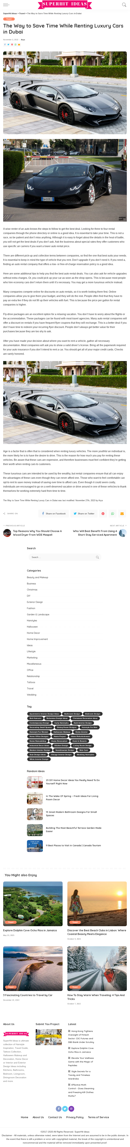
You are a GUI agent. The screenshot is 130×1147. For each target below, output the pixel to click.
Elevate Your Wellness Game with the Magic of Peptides (81, 1062)
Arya (23, 40)
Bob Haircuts (35, 718)
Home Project (60, 736)
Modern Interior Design (40, 750)
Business (31, 583)
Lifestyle (31, 651)
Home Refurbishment (80, 736)
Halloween (32, 626)
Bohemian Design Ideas (57, 718)
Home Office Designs (39, 736)
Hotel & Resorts (80, 741)
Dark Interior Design (83, 723)
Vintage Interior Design (61, 755)
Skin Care (83, 750)
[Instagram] (71, 1109)
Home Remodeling (38, 741)
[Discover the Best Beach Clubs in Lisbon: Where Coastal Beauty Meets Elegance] (97, 903)
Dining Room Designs (67, 727)
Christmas (32, 589)
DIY (28, 595)
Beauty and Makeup (37, 577)
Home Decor (33, 633)
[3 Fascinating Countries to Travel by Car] (33, 968)
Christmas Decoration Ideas (85, 718)
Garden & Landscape (38, 614)
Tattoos (31, 682)
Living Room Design (82, 745)
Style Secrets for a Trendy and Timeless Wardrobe (79, 1075)
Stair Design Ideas (38, 755)
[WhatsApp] (15, 45)
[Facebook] (5, 45)
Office (30, 670)
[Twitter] (8, 45)
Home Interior (81, 732)
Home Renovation (59, 741)
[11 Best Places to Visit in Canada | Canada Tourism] (35, 846)
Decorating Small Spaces (41, 727)
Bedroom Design (92, 714)
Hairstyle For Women (39, 732)
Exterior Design (35, 602)
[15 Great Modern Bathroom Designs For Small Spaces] (35, 814)
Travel (9, 19)
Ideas (30, 645)
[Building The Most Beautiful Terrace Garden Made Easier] (35, 830)
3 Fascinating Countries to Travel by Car (27, 995)
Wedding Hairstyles (85, 755)
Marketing (32, 657)
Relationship (33, 676)
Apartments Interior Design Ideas (44, 714)
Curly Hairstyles (62, 723)
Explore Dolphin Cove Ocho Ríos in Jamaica (30, 930)
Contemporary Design (39, 723)
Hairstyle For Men (89, 727)
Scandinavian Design (64, 750)
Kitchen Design (61, 745)
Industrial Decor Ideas (39, 745)
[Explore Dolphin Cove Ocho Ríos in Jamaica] (33, 903)
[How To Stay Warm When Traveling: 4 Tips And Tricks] (97, 968)
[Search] (123, 5)
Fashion (31, 608)
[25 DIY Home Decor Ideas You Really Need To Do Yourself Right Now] (35, 782)
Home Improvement (37, 639)
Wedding (31, 694)
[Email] (19, 45)
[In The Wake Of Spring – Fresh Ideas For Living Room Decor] (35, 798)
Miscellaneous (34, 663)
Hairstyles (32, 620)
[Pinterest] (12, 45)
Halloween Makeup (62, 732)
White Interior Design (39, 759)
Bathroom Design (72, 714)
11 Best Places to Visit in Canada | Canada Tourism (73, 845)
